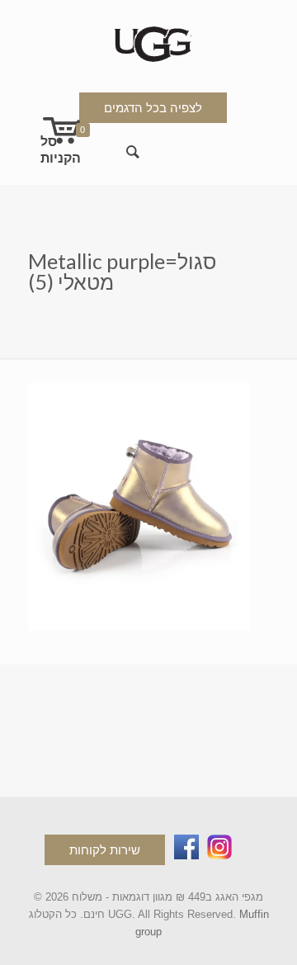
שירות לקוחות (104, 850)
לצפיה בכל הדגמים (153, 108)
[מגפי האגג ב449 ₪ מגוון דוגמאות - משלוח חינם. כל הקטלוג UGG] (149, 40)
